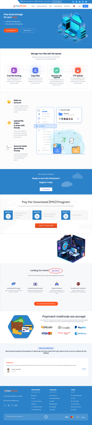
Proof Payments (57, 1)
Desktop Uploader (58, 6)
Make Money (54, 404)
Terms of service (37, 401)
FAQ (34, 398)
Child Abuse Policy (37, 407)
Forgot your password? (42, 6)
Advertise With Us (55, 398)
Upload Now (27, 30)
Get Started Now (46, 189)
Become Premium (76, 407)
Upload (33, 6)
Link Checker (76, 401)
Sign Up (85, 6)
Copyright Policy (37, 409)
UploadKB (53, 407)
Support (53, 409)
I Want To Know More (46, 225)
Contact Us (54, 395)
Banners (75, 409)
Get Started (10, 30)
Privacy (35, 395)
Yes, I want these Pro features (46, 304)
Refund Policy (76, 404)
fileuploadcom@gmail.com (25, 252)
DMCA (52, 401)
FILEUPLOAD (20, 416)
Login (79, 6)
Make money (67, 6)
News (50, 6)
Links (74, 398)
